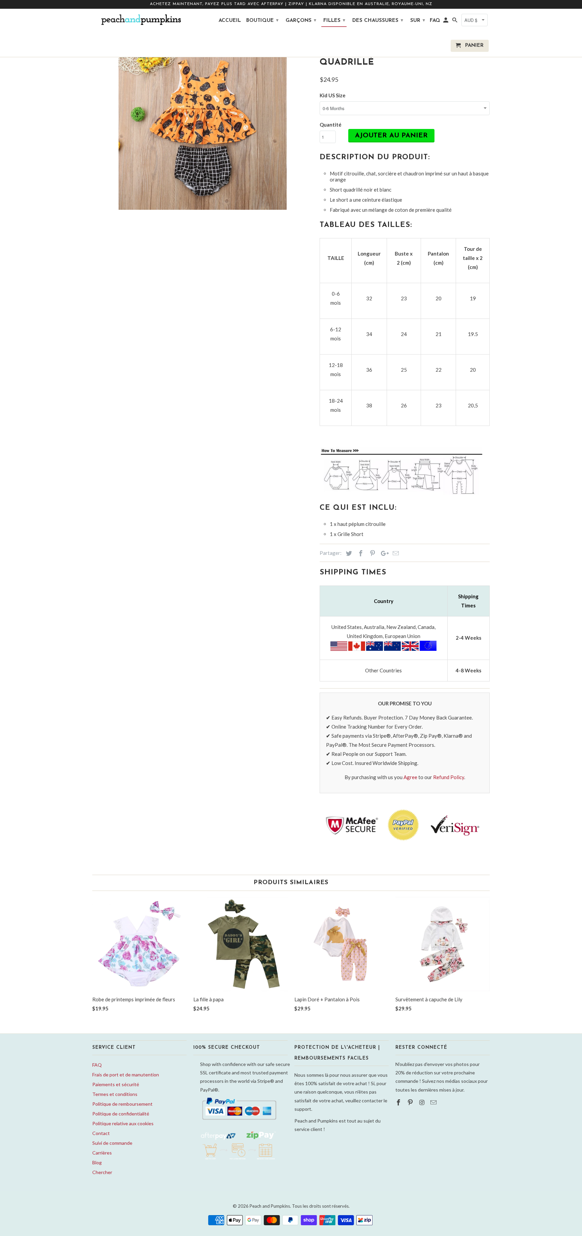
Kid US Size (333, 95)
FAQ (97, 1065)
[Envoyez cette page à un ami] (394, 553)
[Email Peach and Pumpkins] (434, 1102)
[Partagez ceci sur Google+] (383, 553)
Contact (101, 1133)
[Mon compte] (446, 22)
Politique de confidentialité (120, 1113)
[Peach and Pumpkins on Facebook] (399, 1102)
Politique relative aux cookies (123, 1123)
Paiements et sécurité (115, 1084)
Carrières (102, 1153)
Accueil (230, 20)
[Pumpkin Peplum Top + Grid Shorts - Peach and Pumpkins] (202, 125)
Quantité (331, 125)
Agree (410, 777)
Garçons (301, 20)
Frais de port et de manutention (125, 1074)
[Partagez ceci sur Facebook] (359, 553)
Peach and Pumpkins (270, 1206)
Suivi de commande (112, 1143)
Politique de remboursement (122, 1104)
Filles (334, 20)
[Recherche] (455, 22)
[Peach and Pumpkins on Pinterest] (411, 1102)
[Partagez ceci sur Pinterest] (371, 553)
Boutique (262, 20)
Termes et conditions (114, 1094)
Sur (417, 20)
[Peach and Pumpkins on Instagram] (422, 1102)
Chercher (102, 1172)
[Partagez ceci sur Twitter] (348, 553)
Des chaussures (377, 20)
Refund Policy (448, 777)
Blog (97, 1162)
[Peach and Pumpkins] (139, 20)
